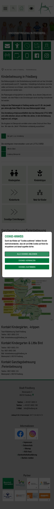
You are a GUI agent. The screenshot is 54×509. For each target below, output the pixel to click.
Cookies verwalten (27, 260)
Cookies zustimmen (27, 267)
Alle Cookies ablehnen (27, 254)
